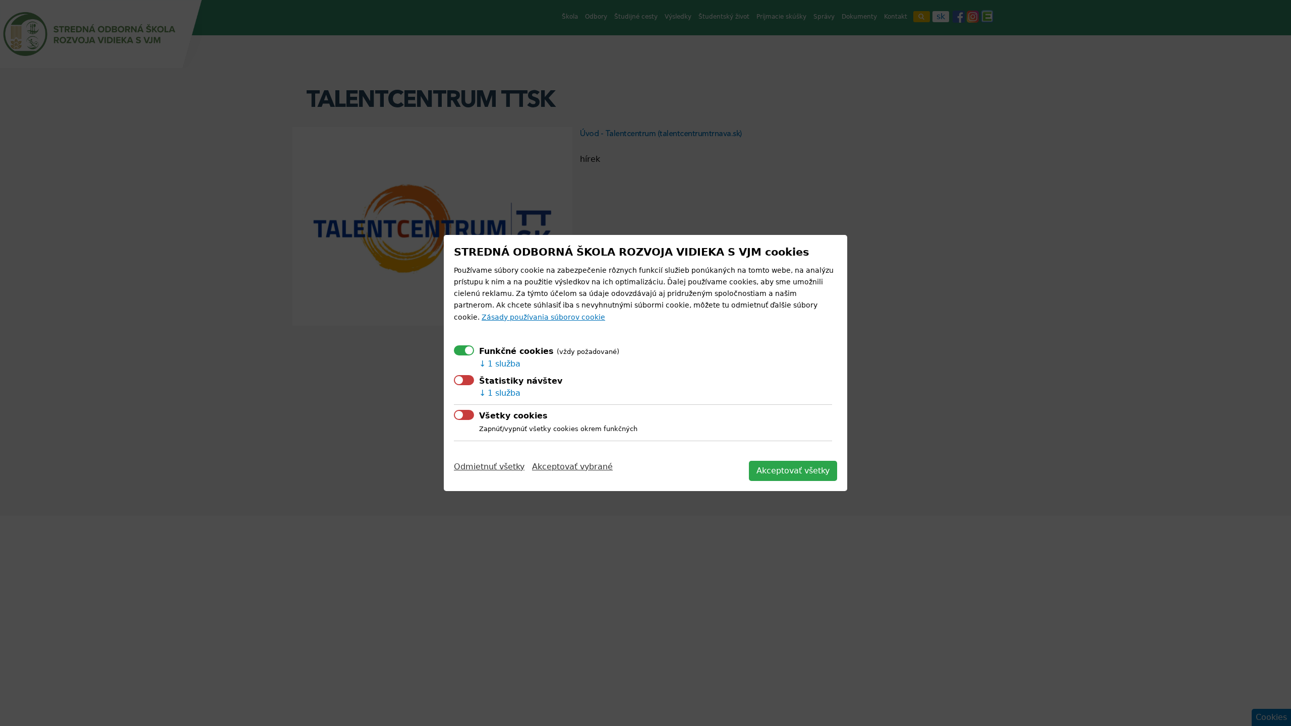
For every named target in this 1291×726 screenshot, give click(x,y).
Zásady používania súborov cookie (543, 317)
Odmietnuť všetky (489, 466)
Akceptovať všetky (793, 470)
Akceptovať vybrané (572, 466)
